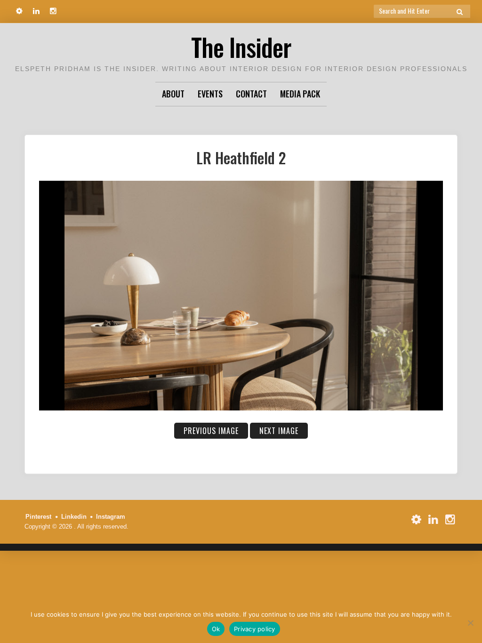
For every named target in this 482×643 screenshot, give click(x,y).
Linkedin (74, 516)
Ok (216, 629)
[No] (470, 622)
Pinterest (38, 516)
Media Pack (300, 94)
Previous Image (211, 430)
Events (210, 94)
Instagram (110, 516)
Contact (251, 94)
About (173, 94)
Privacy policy (254, 629)
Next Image (278, 430)
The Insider (241, 47)
